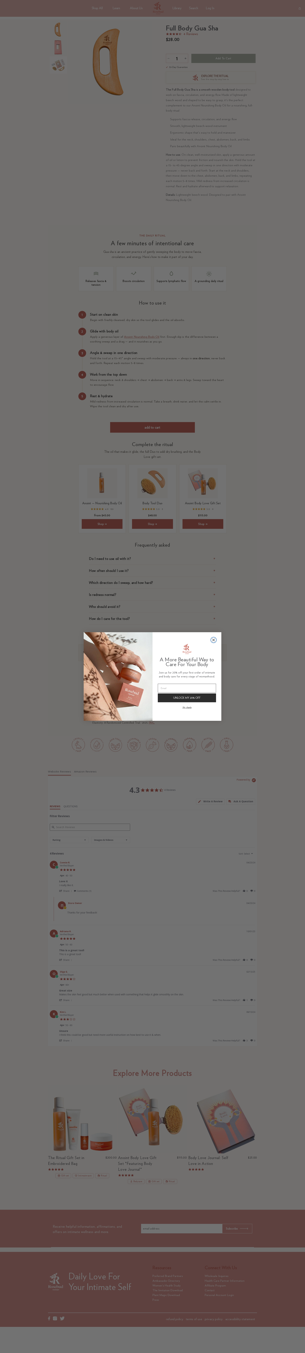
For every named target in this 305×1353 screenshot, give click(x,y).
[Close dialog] (213, 640)
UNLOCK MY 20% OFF (187, 697)
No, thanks (187, 707)
